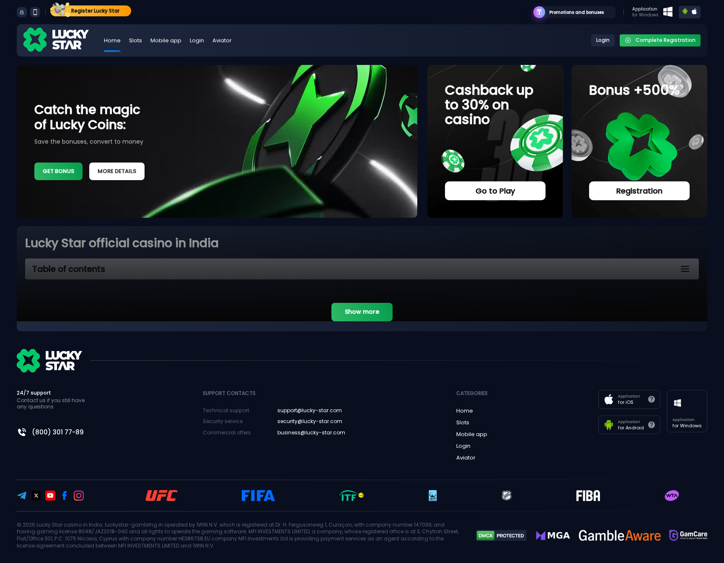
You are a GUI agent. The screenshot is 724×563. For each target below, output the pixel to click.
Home (112, 40)
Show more (362, 311)
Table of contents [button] (68, 269)
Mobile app (165, 40)
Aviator (222, 40)
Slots (135, 40)
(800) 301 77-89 (58, 432)
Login (197, 40)
